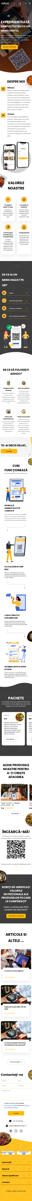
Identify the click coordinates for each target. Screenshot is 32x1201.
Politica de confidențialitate (16, 1106)
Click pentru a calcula (16, 916)
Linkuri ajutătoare (10, 1175)
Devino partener (9, 47)
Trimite (16, 1113)
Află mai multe (9, 977)
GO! (16, 866)
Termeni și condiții (10, 1105)
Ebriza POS (12, 732)
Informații (6, 1162)
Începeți (9, 451)
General (5, 1169)
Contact (6, 1182)
